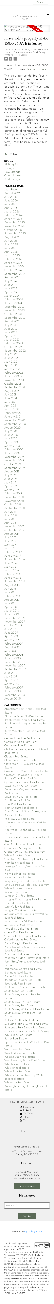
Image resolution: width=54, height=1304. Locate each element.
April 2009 (11, 636)
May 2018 (10, 519)
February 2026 (13, 215)
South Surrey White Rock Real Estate (26, 1009)
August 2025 (12, 237)
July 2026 (10, 197)
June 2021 (10, 398)
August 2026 (12, 193)
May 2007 (10, 676)
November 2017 (14, 526)
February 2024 (13, 299)
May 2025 (10, 248)
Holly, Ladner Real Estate (19, 874)
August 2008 (12, 647)
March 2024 (12, 296)
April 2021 (10, 405)
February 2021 (13, 413)
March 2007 (12, 684)
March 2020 (12, 446)
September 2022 (15, 351)
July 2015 (10, 589)
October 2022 (13, 347)
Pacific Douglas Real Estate (20, 943)
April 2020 (11, 442)
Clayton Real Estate (16, 756)
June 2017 (10, 541)
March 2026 (12, 211)
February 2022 (13, 373)
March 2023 (12, 340)
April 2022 (11, 365)
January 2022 (13, 376)
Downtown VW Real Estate (21, 797)
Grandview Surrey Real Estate (23, 848)
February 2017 (13, 552)
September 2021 (14, 387)
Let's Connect (27, 1186)
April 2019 (10, 486)
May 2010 (10, 603)
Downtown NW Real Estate (20, 786)
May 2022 (10, 362)
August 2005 (12, 698)
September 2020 (15, 424)
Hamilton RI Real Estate (18, 863)
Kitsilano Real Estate (16, 892)
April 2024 (11, 292)
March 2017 (11, 548)
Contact (40, 2)
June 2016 (10, 563)
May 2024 (10, 288)
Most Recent (11, 189)
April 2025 (11, 252)
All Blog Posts (12, 164)
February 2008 (13, 655)
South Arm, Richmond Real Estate (25, 987)
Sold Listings (12, 179)
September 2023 (15, 318)
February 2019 (13, 493)
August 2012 (11, 600)
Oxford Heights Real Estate (20, 939)
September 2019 (14, 468)
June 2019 (10, 479)
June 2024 (11, 285)
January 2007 (13, 691)
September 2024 (15, 274)
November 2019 (14, 460)
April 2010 (10, 607)
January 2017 (12, 556)
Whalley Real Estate (16, 1064)
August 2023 (12, 321)
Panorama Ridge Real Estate (21, 954)
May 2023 (10, 332)
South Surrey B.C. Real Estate (22, 1002)
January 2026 (13, 219)
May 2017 (10, 545)
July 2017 (10, 537)
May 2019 (10, 482)
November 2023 (14, 310)
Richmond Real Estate (17, 972)
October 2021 (12, 384)
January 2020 (13, 453)
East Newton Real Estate (19, 800)
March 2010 (11, 611)
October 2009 (13, 625)
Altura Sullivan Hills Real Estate (23, 716)
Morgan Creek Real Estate (20, 910)
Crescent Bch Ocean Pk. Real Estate (26, 771)
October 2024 (13, 270)
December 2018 (14, 497)
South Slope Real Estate (19, 991)
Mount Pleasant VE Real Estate (23, 921)
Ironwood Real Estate (17, 877)
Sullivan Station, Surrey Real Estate (26, 1024)
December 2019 (14, 457)
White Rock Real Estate (18, 1071)
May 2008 (10, 651)
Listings (9, 168)
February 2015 (13, 596)
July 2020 (10, 431)
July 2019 (10, 475)
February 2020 (13, 449)
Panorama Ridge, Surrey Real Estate (26, 958)
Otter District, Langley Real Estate (25, 936)
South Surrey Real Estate (19, 1005)
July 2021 (10, 394)
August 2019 (11, 471)
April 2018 (10, 523)
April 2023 (11, 336)
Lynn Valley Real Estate (18, 907)
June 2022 (11, 358)
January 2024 (13, 303)
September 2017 (14, 530)
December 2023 (14, 307)
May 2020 (10, 438)
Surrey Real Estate (15, 1038)
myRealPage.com (33, 1232)
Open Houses (12, 175)
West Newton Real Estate (19, 1057)
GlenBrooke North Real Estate (22, 844)
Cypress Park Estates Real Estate (24, 782)
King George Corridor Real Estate (25, 881)
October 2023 (13, 314)
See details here (36, 69)
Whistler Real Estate (16, 1068)
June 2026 (11, 200)
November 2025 (14, 226)
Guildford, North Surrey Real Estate (26, 859)
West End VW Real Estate (20, 1053)
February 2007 (13, 687)
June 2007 (11, 673)
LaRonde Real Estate (17, 903)
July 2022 (10, 354)
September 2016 (14, 559)
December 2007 (14, 662)
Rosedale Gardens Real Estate (23, 980)
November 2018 (14, 501)
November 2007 (14, 665)
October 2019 (12, 464)
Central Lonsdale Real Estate (22, 738)
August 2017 (11, 534)
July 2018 (10, 512)
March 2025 (12, 255)
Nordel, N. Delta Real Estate (21, 929)
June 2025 (11, 244)
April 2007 (11, 680)
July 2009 (10, 629)
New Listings (12, 172)
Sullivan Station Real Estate (21, 1020)
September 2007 (15, 669)
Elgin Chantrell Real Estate (20, 808)
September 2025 (15, 233)
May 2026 (10, 204)
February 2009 (13, 644)
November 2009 (14, 622)
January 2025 (13, 263)
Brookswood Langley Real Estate (24, 720)
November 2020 (14, 420)
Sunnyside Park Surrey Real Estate (25, 1027)
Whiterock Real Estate (17, 1082)
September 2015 (14, 581)
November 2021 (14, 380)
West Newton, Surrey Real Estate (24, 1060)
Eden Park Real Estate (17, 804)
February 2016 (13, 574)
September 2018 (14, 508)
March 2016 (11, 570)
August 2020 (12, 428)
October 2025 (13, 230)
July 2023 (10, 325)
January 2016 (12, 578)
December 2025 (14, 222)
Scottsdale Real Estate (18, 984)
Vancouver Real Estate (18, 1049)
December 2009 (14, 618)
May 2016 (10, 567)
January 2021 (12, 416)
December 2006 (14, 695)
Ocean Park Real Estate (18, 932)
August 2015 (12, 585)
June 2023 (11, 329)
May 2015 (10, 592)
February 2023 (13, 343)
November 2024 (14, 266)
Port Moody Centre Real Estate (23, 969)
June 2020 (11, 435)
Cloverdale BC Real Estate (20, 760)
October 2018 (12, 504)
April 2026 (11, 208)
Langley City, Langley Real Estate (25, 899)
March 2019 (11, 490)
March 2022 (12, 369)
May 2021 (10, 402)
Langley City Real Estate (19, 896)
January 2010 (12, 614)
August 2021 (11, 391)
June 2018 (10, 515)
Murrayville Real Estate (18, 925)
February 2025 (13, 259)
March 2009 (12, 640)
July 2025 (10, 241)
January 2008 (13, 658)
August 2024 (12, 277)
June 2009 (11, 633)
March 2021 (11, 409)
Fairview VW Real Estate (19, 819)
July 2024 (10, 281)
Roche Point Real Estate (18, 976)
